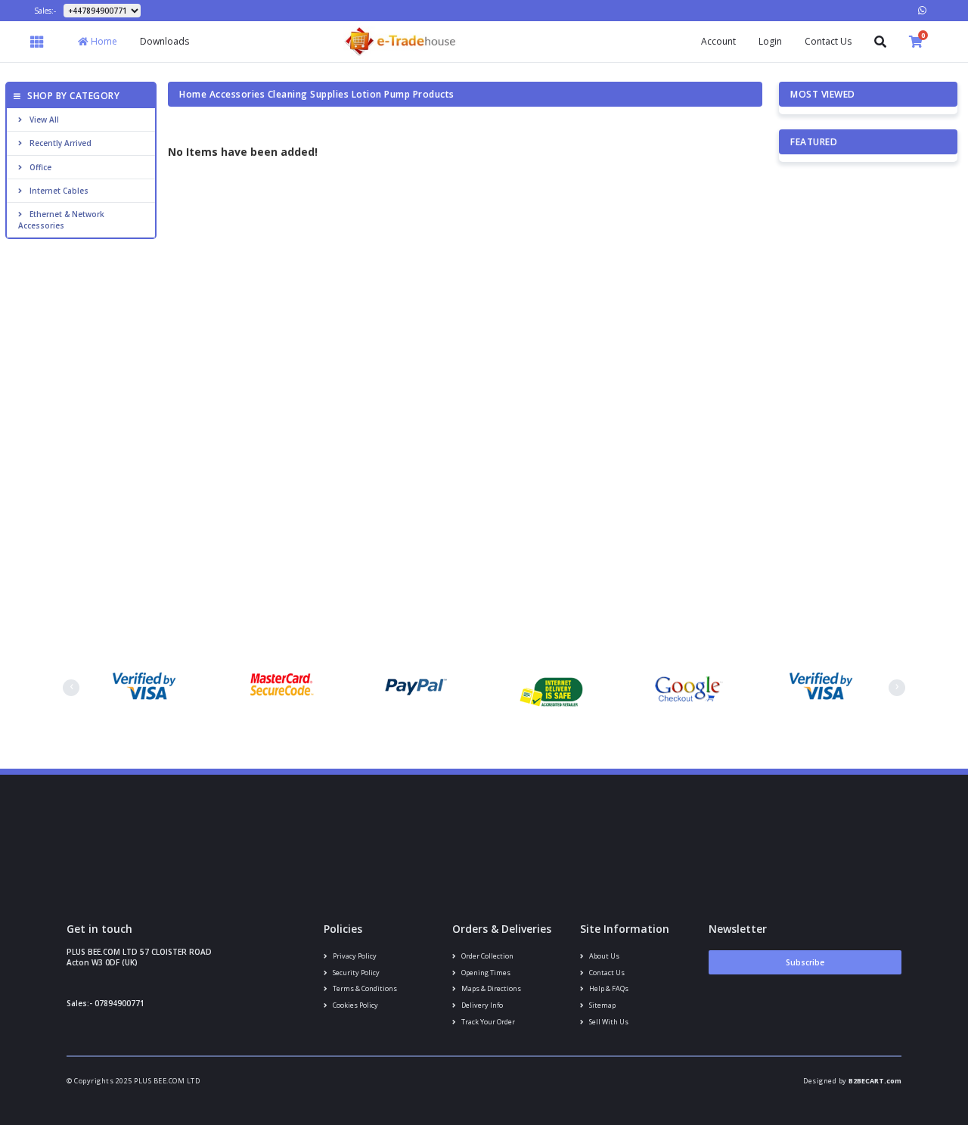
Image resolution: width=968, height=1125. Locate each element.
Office (40, 167)
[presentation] (71, 687)
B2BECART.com (875, 1081)
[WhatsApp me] (922, 10)
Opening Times (485, 972)
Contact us (606, 972)
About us (603, 956)
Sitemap (602, 1005)
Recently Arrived (60, 143)
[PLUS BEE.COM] (400, 40)
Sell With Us (608, 1022)
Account (718, 41)
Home (102, 41)
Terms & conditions (364, 988)
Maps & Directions (490, 988)
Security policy (355, 972)
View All (44, 119)
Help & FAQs (608, 988)
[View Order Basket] (916, 41)
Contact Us (828, 41)
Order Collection (486, 956)
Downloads (164, 41)
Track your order (487, 1022)
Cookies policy (354, 1005)
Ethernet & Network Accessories (61, 219)
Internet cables (58, 190)
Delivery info (481, 1005)
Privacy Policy (354, 956)
